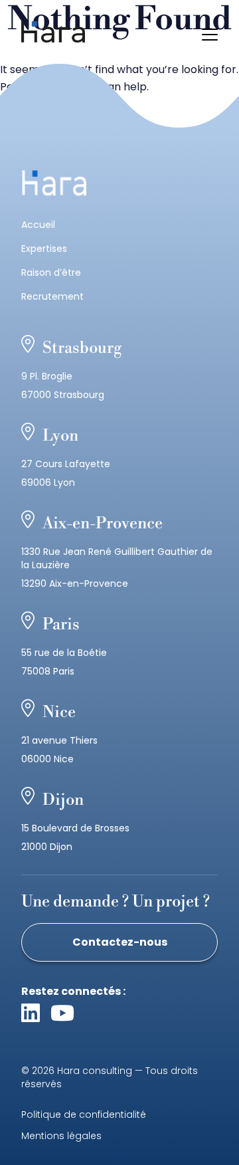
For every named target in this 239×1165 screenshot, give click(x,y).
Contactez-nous (119, 942)
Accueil (38, 224)
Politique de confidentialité (83, 1114)
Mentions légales (61, 1135)
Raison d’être (51, 272)
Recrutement (52, 296)
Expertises (44, 248)
